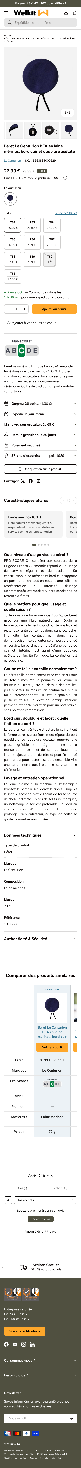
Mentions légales (13, 1450)
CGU (38, 1450)
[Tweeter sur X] (23, 481)
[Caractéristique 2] (39, 545)
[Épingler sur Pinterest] (38, 481)
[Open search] (8, 1200)
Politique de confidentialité (52, 1454)
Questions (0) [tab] (59, 1188)
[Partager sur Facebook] (31, 481)
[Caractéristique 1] (34, 545)
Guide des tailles (66, 213)
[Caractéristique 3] (42, 545)
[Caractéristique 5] (48, 545)
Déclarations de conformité (45, 1458)
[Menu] (6, 12)
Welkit (17, 1444)
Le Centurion (12, 160)
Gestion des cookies (15, 1458)
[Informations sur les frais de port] (65, 177)
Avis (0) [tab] (22, 1188)
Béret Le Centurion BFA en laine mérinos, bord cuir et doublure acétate (39, 40)
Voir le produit (52, 1047)
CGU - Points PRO (55, 1450)
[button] (74, 12)
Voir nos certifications (24, 1331)
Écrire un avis (40, 1219)
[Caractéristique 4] (45, 545)
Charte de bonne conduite (18, 1454)
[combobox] (40, 22)
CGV (29, 1450)
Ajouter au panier (54, 309)
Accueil (8, 35)
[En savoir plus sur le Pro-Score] (21, 349)
